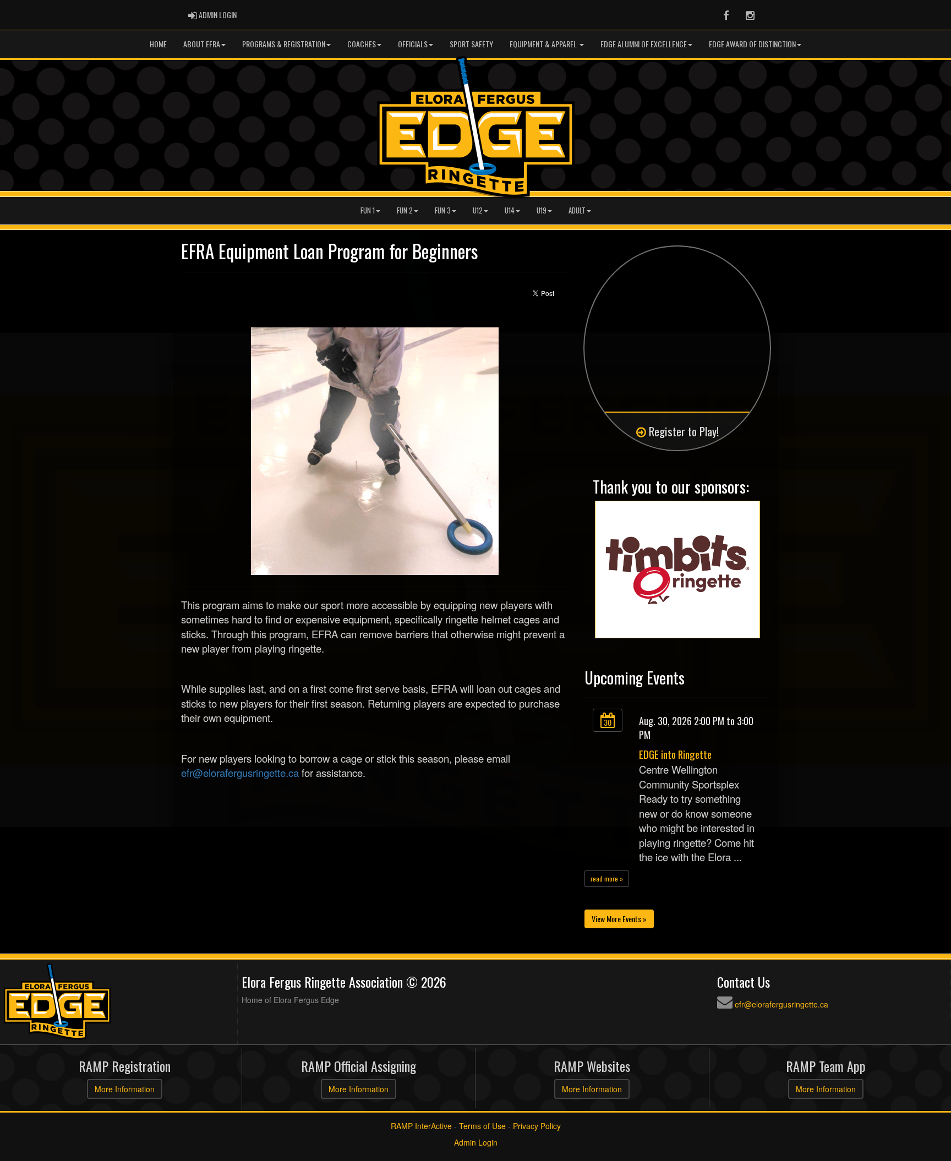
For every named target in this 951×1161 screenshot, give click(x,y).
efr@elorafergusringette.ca (240, 772)
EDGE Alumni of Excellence (643, 44)
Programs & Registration (283, 44)
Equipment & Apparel (544, 44)
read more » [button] (607, 878)
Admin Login (476, 1142)
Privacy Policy (537, 1125)
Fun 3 (443, 210)
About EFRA (201, 44)
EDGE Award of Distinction (752, 44)
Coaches (361, 44)
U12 (478, 210)
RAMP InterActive (421, 1125)
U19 (541, 210)
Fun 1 (367, 210)
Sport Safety (471, 44)
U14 (510, 210)
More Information (125, 1088)
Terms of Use (482, 1125)
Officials (413, 44)
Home (158, 44)
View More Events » (619, 918)
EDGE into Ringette (675, 754)
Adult (577, 210)
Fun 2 (405, 210)
